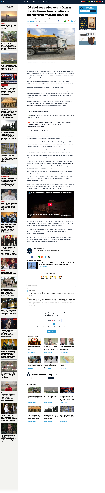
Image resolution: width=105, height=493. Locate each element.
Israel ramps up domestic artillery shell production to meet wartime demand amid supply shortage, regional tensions (9, 113)
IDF (64, 245)
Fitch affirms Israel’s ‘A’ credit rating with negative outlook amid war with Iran (8, 313)
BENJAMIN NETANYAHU (36, 245)
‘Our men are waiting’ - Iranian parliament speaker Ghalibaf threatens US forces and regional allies (8, 354)
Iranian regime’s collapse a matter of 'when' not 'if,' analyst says (35, 348)
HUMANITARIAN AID (59, 245)
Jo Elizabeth (30, 368)
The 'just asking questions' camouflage (8, 273)
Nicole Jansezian (31, 352)
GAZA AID (47, 245)
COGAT (43, 245)
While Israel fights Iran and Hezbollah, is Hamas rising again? (50, 366)
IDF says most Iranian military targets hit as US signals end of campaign (8, 375)
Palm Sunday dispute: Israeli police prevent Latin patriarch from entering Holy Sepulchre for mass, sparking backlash (8, 396)
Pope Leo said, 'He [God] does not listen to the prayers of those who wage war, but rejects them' (9, 206)
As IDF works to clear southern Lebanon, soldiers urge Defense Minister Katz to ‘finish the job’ (8, 47)
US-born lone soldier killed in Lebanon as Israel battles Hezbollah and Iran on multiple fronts (9, 438)
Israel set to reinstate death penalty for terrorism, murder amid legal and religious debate (9, 158)
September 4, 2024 (47, 130)
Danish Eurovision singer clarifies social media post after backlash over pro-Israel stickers (8, 333)
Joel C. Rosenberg (63, 402)
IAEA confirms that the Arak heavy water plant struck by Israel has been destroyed (9, 67)
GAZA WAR (52, 245)
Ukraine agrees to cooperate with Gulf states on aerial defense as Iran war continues (9, 418)
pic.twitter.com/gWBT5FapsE (36, 126)
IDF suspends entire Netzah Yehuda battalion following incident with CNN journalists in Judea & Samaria (8, 136)
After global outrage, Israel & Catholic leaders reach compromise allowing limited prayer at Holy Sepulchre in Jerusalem (9, 251)
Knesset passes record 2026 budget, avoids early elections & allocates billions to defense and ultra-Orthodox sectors (8, 228)
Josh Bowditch (63, 368)
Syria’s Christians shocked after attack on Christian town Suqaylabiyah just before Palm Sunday (8, 292)
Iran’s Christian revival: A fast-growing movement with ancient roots (35, 366)
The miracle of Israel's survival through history (8, 26)
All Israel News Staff (31, 21)
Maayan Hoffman (47, 368)
